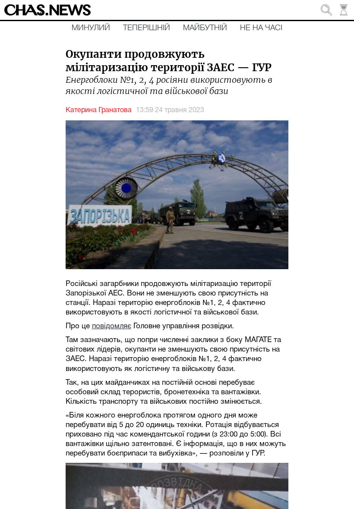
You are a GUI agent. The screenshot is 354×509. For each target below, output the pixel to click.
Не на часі (261, 28)
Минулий (91, 28)
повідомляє (111, 326)
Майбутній (205, 28)
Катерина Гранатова (99, 110)
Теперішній (146, 28)
